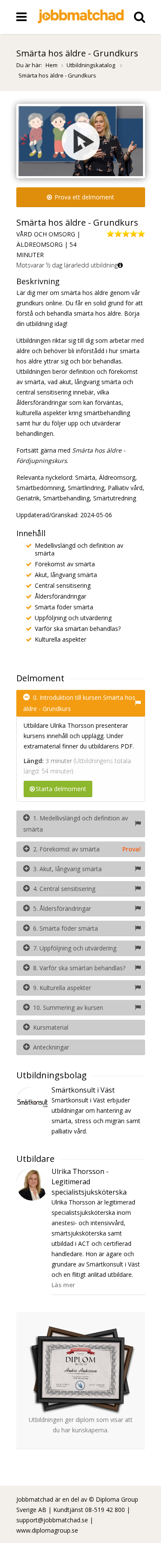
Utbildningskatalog (91, 65)
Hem (52, 65)
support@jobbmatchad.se (52, 1520)
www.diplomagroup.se (47, 1530)
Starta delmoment (61, 789)
